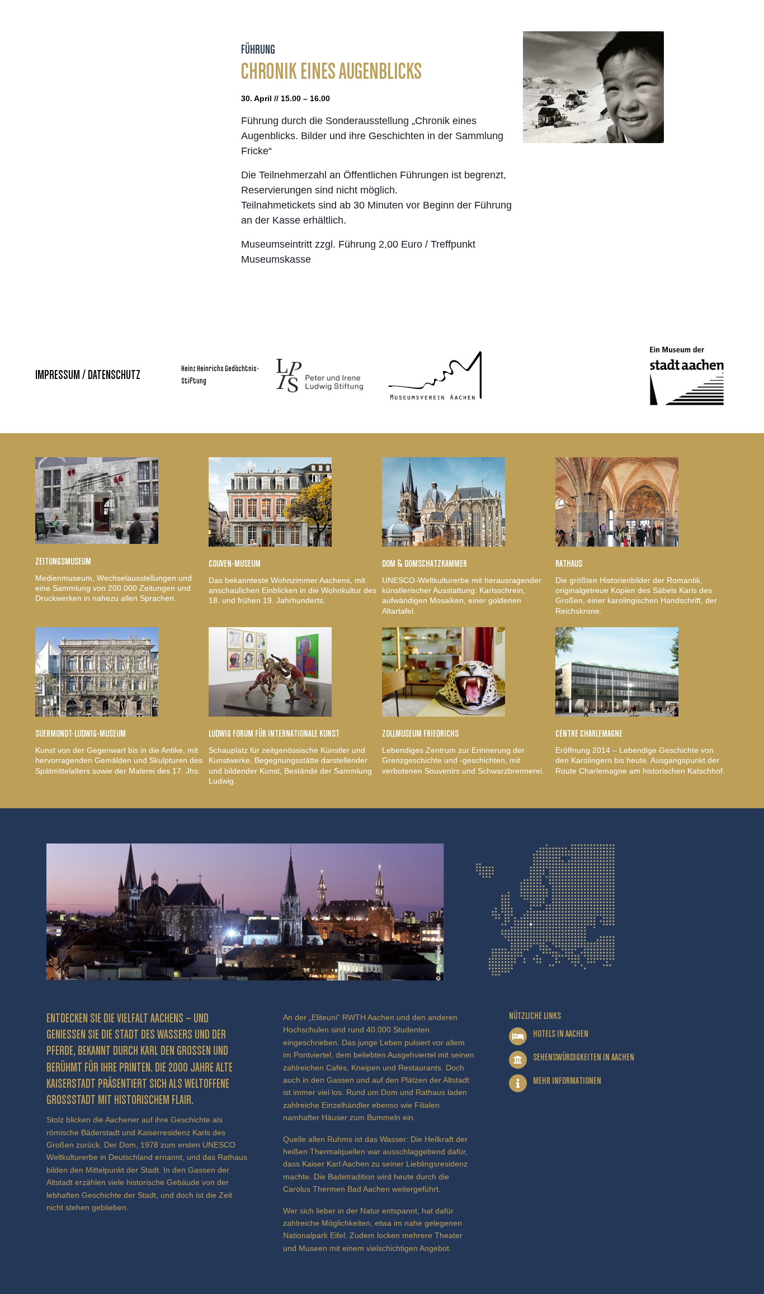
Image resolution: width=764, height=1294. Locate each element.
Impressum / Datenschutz (87, 375)
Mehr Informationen (567, 1081)
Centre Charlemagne (588, 734)
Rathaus (568, 564)
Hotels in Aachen (560, 1034)
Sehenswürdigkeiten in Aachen (583, 1058)
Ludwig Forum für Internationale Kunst (274, 734)
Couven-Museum (235, 564)
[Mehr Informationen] (518, 1083)
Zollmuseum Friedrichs (420, 734)
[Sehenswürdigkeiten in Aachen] (518, 1060)
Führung (258, 50)
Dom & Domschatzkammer (424, 564)
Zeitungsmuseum (63, 562)
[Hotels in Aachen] (518, 1036)
